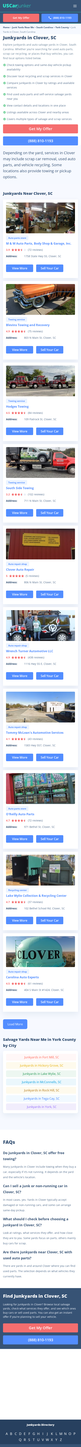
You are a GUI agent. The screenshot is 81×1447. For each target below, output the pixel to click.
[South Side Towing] (40, 462)
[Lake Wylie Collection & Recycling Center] (40, 870)
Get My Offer (40, 128)
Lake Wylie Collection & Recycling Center (36, 896)
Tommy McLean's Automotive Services (34, 733)
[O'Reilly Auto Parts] (40, 788)
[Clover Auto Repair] (40, 544)
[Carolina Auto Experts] (40, 951)
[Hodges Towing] (40, 381)
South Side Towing (20, 488)
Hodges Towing (17, 406)
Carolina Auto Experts (22, 977)
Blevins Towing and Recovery (28, 325)
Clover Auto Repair (20, 569)
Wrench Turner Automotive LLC (29, 651)
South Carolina (44, 27)
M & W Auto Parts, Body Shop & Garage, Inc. (38, 243)
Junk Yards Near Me (23, 27)
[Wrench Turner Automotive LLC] (40, 625)
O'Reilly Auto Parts (20, 814)
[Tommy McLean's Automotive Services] (40, 707)
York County (62, 27)
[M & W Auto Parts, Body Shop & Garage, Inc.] (40, 218)
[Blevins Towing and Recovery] (40, 299)
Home (6, 27)
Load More (15, 1024)
